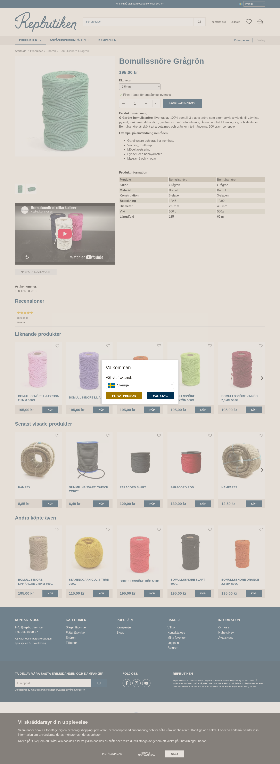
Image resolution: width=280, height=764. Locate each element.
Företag (160, 395)
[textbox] (140, 385)
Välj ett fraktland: (119, 377)
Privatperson (124, 395)
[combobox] (140, 385)
